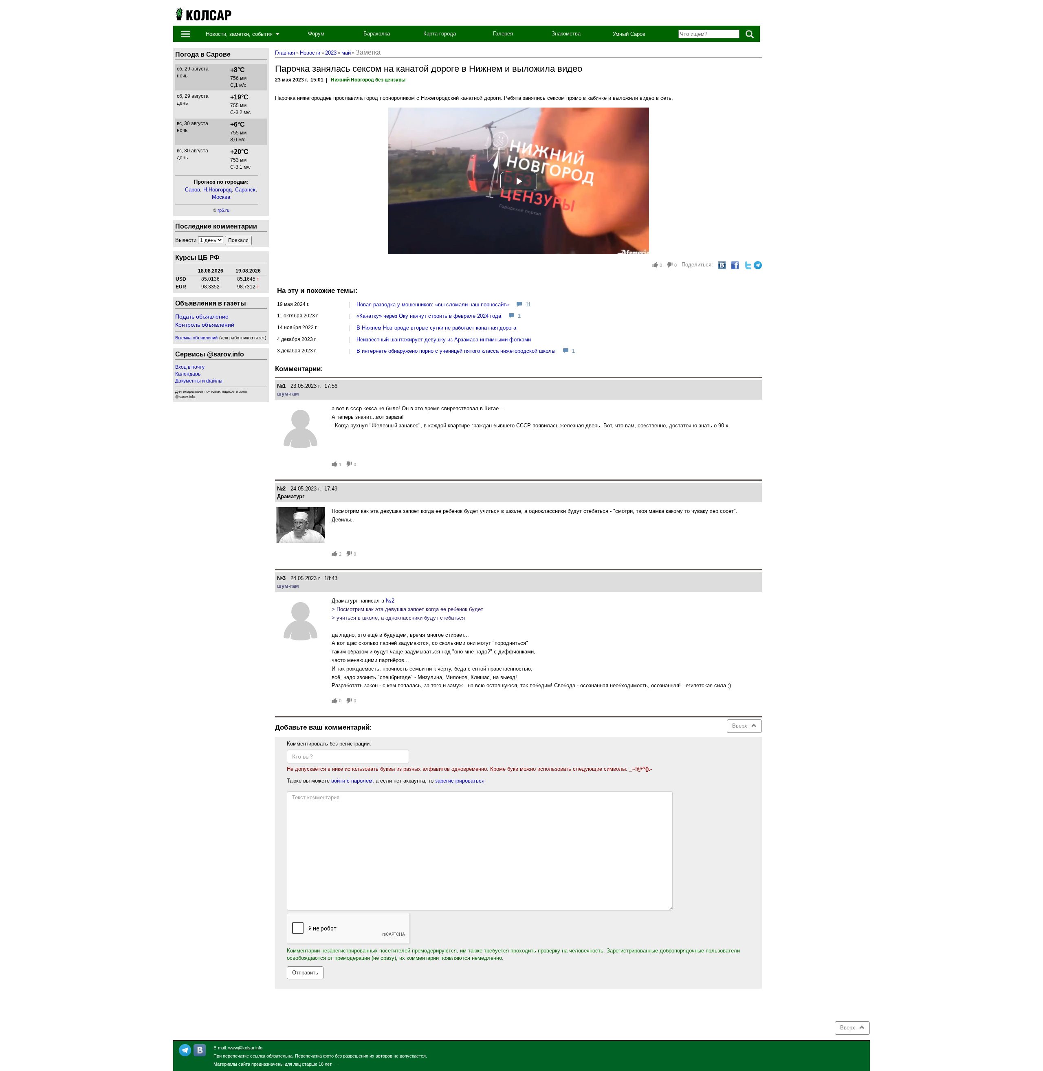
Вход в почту (190, 367)
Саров (192, 190)
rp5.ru (223, 210)
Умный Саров (629, 34)
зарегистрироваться (459, 781)
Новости (310, 53)
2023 (331, 53)
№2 (390, 601)
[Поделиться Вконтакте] (722, 265)
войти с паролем (351, 781)
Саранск (245, 190)
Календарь (187, 374)
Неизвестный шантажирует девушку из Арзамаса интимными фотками (443, 339)
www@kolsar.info (245, 1047)
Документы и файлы (198, 381)
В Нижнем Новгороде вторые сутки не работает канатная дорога (436, 328)
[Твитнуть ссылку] (748, 265)
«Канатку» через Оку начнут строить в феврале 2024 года (428, 316)
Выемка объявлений (196, 337)
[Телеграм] (185, 1049)
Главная (285, 53)
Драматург (290, 496)
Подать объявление (202, 316)
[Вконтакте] (200, 1049)
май (346, 53)
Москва (221, 197)
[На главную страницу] (203, 13)
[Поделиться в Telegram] (758, 265)
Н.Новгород (217, 190)
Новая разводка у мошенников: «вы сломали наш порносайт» (432, 304)
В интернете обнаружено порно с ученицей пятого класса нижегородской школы (455, 351)
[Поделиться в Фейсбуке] (735, 265)
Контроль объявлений (204, 324)
